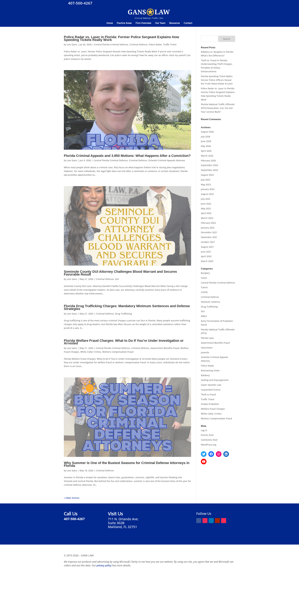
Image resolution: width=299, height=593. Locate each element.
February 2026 (208, 160)
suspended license (211, 389)
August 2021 (207, 246)
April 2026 (206, 150)
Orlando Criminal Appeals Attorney (166, 160)
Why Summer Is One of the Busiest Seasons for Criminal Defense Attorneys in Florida (126, 464)
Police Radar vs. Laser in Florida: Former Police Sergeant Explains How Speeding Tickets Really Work (121, 38)
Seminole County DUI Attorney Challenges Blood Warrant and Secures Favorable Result (120, 273)
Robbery (205, 375)
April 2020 (206, 256)
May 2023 (206, 184)
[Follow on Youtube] (217, 520)
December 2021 (209, 232)
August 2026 (207, 131)
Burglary (205, 272)
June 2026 (206, 141)
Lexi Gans (72, 44)
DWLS (204, 316)
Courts (204, 287)
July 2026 (205, 136)
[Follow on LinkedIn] (211, 520)
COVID (204, 292)
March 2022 (207, 218)
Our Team (160, 23)
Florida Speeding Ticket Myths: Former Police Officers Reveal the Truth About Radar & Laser (217, 80)
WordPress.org (208, 444)
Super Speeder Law (211, 384)
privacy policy (104, 565)
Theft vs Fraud (208, 394)
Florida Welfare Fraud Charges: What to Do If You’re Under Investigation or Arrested (124, 342)
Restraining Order (210, 370)
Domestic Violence (210, 301)
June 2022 (206, 203)
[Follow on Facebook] (198, 520)
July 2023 (205, 179)
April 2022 (206, 213)
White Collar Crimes (90, 351)
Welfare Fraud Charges (213, 408)
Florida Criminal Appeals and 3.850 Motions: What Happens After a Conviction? (127, 156)
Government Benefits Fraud (164, 348)
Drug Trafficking (123, 313)
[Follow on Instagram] (204, 520)
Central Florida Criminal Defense (111, 44)
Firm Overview (143, 23)
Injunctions (207, 347)
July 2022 (205, 198)
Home (110, 23)
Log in (204, 430)
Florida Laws (207, 337)
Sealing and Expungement (214, 380)
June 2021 (206, 251)
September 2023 (209, 170)
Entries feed (207, 434)
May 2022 (206, 208)
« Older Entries (71, 497)
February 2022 (208, 222)
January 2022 (207, 227)
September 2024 (209, 165)
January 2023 (207, 189)
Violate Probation (210, 403)
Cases (204, 277)
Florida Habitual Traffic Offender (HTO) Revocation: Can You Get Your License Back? (218, 108)
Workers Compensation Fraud (117, 351)
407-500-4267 (79, 3)
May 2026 (206, 146)
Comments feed (209, 439)
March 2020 (207, 261)
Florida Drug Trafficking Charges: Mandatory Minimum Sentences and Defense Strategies (127, 307)
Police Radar (155, 44)
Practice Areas (124, 23)
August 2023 (207, 174)
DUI (117, 279)
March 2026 (207, 155)
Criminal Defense (138, 44)
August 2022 (207, 194)
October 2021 (208, 242)
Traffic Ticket (169, 44)
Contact (188, 23)
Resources (174, 23)
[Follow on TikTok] (223, 520)
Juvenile (205, 352)
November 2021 (209, 237)
